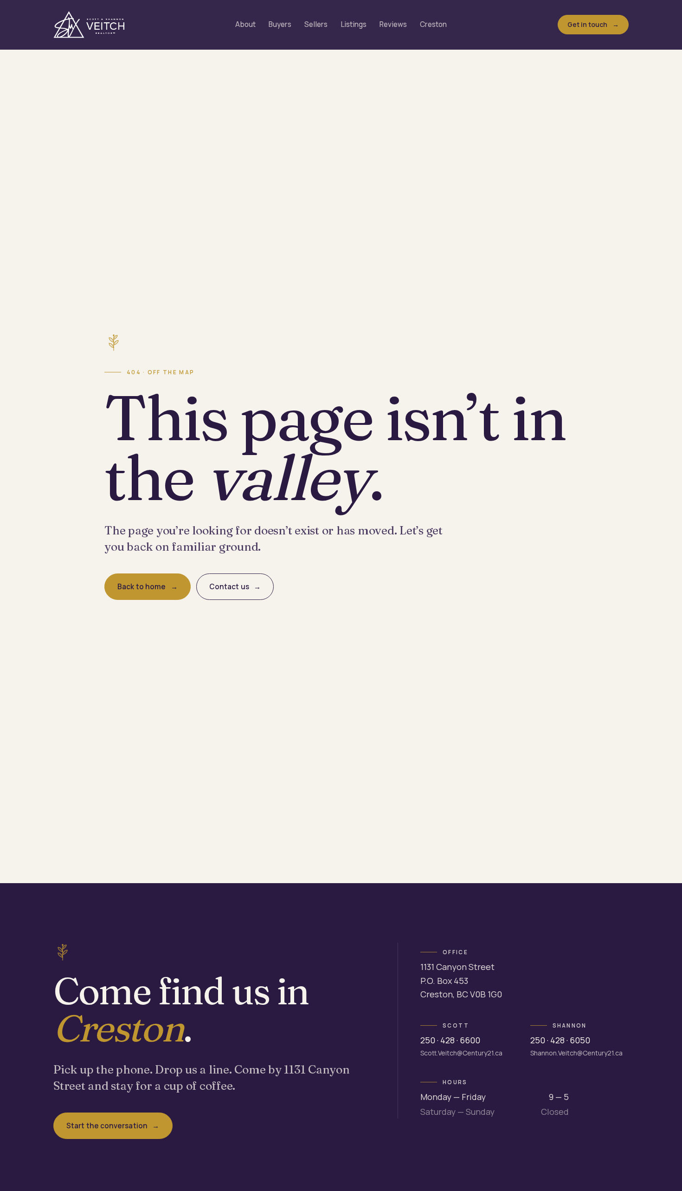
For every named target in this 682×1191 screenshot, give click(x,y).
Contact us (229, 587)
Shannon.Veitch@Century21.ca (576, 1052)
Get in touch (587, 24)
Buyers (280, 24)
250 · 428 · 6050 (560, 1040)
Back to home (141, 587)
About (245, 24)
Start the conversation (107, 1126)
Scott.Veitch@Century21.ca (461, 1052)
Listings (354, 24)
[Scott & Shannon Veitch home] (88, 24)
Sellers (316, 24)
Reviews (393, 24)
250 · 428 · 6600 (450, 1040)
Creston (433, 24)
